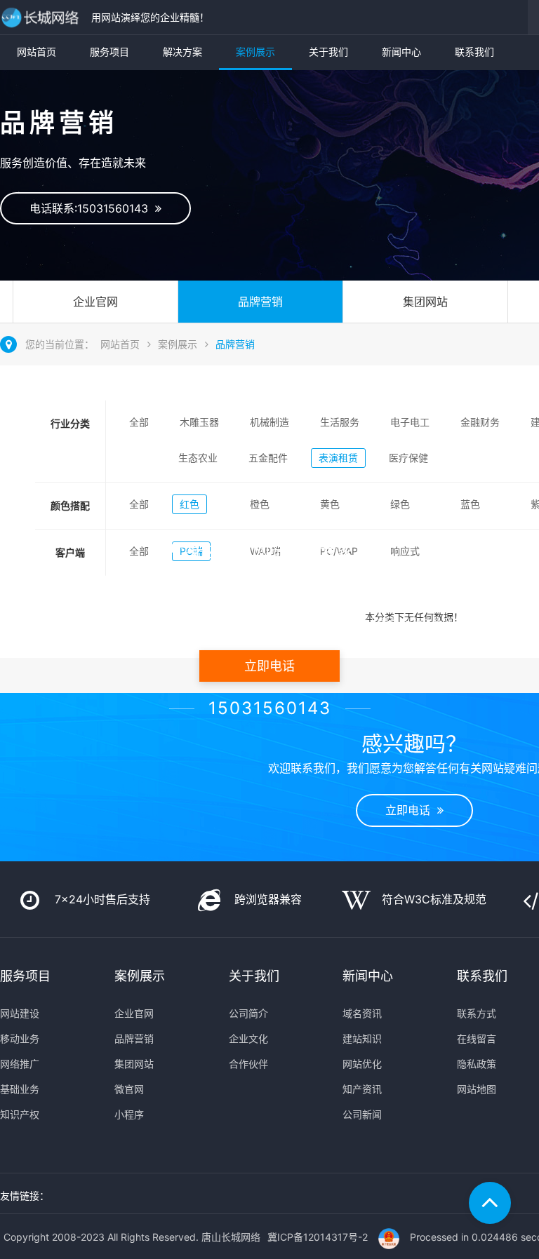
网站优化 (362, 1064)
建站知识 (362, 1038)
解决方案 (182, 52)
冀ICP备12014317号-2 (317, 1237)
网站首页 (36, 52)
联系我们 (474, 52)
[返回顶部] (490, 1203)
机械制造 (269, 422)
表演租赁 (338, 458)
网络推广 (19, 1064)
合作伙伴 (248, 1064)
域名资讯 (362, 1013)
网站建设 (19, 1013)
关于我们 (328, 52)
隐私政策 (476, 1064)
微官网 (129, 1089)
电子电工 (410, 422)
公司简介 (248, 1013)
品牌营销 (260, 302)
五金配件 (268, 458)
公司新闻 (362, 1114)
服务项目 (109, 52)
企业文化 (248, 1038)
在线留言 (476, 1038)
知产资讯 (362, 1089)
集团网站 (425, 302)
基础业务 (19, 1089)
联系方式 (476, 1013)
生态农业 (198, 458)
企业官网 (95, 302)
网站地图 (476, 1089)
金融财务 (480, 422)
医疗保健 (408, 458)
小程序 (129, 1114)
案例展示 (255, 52)
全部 (139, 422)
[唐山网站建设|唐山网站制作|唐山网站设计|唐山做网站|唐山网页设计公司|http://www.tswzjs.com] (42, 17)
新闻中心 (401, 52)
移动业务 (19, 1038)
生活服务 (339, 422)
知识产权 (19, 1114)
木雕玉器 (199, 422)
